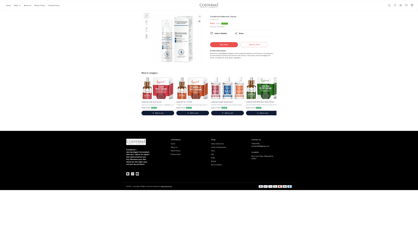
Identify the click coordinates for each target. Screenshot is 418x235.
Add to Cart (254, 44)
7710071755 (255, 144)
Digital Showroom (166, 186)
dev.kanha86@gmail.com (260, 146)
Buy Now (224, 44)
